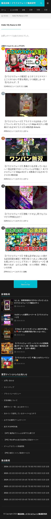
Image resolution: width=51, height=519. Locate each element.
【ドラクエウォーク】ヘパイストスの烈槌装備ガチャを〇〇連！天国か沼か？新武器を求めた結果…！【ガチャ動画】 (31, 346)
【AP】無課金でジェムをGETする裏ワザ (19, 433)
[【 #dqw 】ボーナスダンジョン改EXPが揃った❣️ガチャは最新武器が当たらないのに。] (7, 334)
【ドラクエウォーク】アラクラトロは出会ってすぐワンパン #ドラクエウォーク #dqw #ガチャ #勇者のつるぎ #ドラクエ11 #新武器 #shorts (26, 124)
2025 (6, 473)
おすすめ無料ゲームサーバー (15, 420)
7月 (29, 467)
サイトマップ (9, 387)
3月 (16, 467)
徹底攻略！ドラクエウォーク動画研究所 (32, 514)
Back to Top (25, 285)
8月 (32, 467)
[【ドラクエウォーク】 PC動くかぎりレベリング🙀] (7, 362)
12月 (47, 473)
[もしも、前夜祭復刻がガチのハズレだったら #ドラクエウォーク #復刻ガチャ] (7, 305)
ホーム (3, 10)
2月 (13, 467)
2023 (6, 486)
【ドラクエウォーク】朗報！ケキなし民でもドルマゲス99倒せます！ (25, 215)
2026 (6, 467)
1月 (10, 467)
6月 (26, 467)
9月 (35, 473)
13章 (31, 10)
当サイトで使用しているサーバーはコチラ (20, 413)
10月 (39, 473)
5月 (22, 467)
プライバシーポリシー (12, 394)
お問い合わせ (9, 381)
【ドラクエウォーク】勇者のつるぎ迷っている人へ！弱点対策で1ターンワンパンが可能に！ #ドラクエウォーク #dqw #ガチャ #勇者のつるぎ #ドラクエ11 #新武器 (26, 170)
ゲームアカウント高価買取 (14, 446)
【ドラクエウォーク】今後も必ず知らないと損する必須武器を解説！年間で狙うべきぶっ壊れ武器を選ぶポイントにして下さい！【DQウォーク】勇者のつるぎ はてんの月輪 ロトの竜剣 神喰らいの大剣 (26, 262)
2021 (6, 500)
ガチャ (25, 131)
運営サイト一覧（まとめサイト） (16, 407)
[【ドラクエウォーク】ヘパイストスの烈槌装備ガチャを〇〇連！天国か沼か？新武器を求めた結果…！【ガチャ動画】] (7, 348)
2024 (6, 480)
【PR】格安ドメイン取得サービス (17, 453)
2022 (6, 493)
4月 (19, 467)
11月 (43, 473)
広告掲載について (11, 400)
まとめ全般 (14, 10)
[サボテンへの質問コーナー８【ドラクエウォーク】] (7, 319)
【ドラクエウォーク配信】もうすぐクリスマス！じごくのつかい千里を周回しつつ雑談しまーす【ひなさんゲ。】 (25, 79)
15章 (45, 10)
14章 (38, 10)
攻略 (23, 10)
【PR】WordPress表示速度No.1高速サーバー (21, 440)
